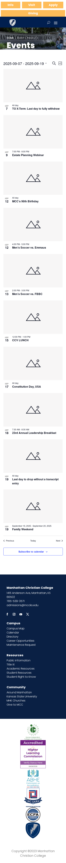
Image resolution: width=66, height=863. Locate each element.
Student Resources (19, 673)
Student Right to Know (21, 677)
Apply (53, 5)
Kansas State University (22, 696)
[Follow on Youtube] (21, 614)
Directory (12, 637)
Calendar (13, 632)
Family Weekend (22, 529)
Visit (31, 5)
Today (33, 540)
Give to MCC (15, 705)
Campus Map (16, 628)
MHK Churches (16, 701)
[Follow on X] (27, 614)
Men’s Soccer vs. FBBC (27, 294)
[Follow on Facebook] (7, 614)
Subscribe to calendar (31, 551)
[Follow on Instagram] (14, 614)
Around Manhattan (19, 692)
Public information (18, 660)
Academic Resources (21, 669)
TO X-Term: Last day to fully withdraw (36, 109)
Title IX (11, 664)
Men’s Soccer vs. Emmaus (29, 247)
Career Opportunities (20, 641)
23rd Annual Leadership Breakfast (34, 433)
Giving (33, 13)
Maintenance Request (21, 645)
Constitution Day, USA (26, 386)
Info (10, 5)
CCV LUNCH (20, 340)
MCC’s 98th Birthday (25, 201)
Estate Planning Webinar (28, 155)
